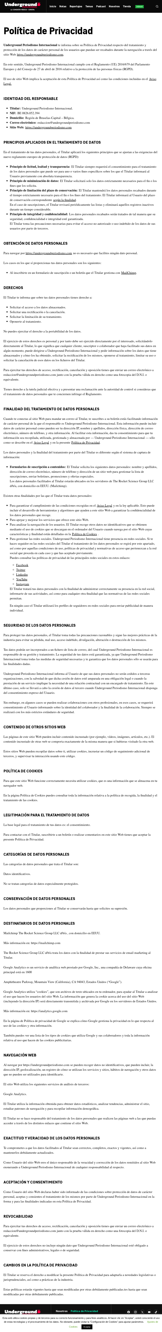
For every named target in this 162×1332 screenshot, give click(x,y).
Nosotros (62, 1311)
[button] (157, 6)
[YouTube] (149, 1312)
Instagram (22, 584)
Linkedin (22, 574)
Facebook (22, 565)
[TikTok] (156, 1312)
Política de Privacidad (85, 442)
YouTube (21, 579)
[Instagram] (135, 1312)
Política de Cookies (84, 534)
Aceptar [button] (86, 1327)
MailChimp (128, 272)
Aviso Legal (41, 442)
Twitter (20, 570)
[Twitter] (142, 1312)
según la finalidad (64, 200)
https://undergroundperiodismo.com (40, 54)
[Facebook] (128, 1312)
